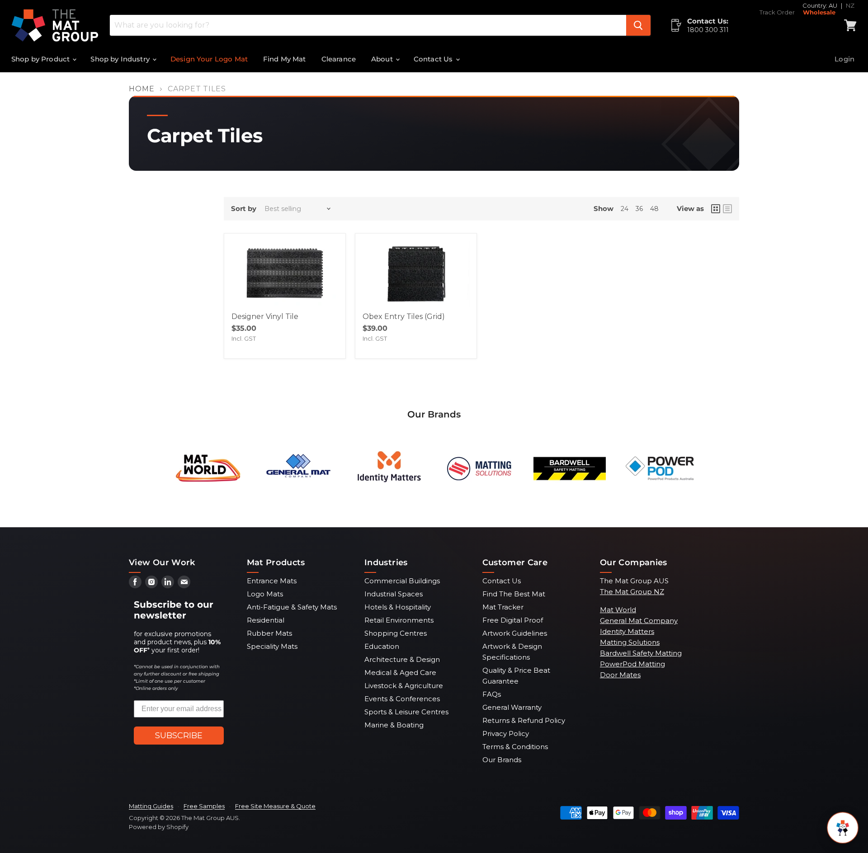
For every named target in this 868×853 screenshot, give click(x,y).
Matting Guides (151, 806)
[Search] (638, 25)
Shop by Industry (120, 59)
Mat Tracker (503, 607)
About (383, 59)
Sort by (243, 208)
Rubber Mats (269, 633)
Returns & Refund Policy (523, 720)
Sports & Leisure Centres (406, 712)
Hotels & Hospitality (397, 607)
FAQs (491, 694)
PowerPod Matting (632, 664)
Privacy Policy (505, 733)
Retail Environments (399, 620)
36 (639, 209)
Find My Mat (284, 59)
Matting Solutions (630, 642)
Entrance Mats (272, 580)
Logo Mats (265, 594)
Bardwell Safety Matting (641, 653)
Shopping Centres (395, 633)
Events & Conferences (402, 698)
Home (142, 89)
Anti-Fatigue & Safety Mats (292, 607)
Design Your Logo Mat (209, 59)
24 (624, 209)
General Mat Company (639, 620)
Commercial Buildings (402, 580)
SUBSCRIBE (179, 736)
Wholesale (819, 12)
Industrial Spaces (393, 594)
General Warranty (512, 707)
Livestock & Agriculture (403, 685)
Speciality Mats (272, 646)
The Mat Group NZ (632, 591)
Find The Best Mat (513, 594)
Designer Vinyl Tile (264, 316)
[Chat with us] (842, 827)
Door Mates (620, 674)
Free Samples (204, 806)
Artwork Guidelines (514, 633)
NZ (850, 5)
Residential (265, 620)
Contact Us (434, 59)
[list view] (727, 208)
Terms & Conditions (515, 746)
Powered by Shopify (159, 826)
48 (654, 209)
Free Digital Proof (512, 620)
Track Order (777, 12)
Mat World (618, 609)
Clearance (338, 59)
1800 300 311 (708, 30)
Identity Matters (627, 631)
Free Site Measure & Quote (275, 806)
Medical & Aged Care (400, 672)
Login (844, 59)
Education (381, 646)
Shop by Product (41, 59)
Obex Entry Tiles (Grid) (404, 316)
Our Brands (501, 759)
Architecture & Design (402, 659)
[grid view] (715, 208)
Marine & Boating (394, 725)
